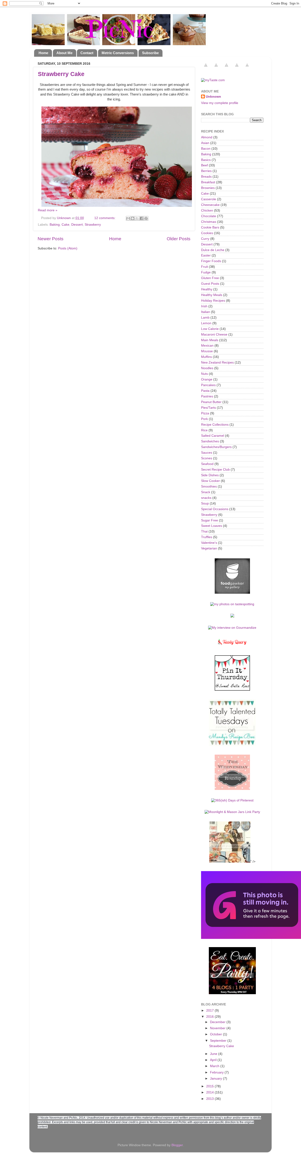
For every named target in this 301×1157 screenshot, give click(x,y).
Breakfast (208, 182)
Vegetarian (209, 548)
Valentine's (209, 542)
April (214, 1060)
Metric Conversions (118, 53)
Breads (206, 176)
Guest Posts (210, 283)
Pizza (205, 413)
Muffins (206, 357)
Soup (205, 503)
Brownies (208, 188)
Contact (86, 53)
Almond (206, 137)
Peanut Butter (211, 402)
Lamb (205, 317)
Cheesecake (210, 205)
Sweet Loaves (211, 526)
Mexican (207, 345)
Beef (204, 165)
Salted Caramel (212, 435)
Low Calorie (210, 329)
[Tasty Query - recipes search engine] (232, 646)
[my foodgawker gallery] (232, 592)
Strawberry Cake (61, 74)
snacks (206, 498)
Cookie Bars (210, 227)
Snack (205, 492)
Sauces (206, 452)
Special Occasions (214, 509)
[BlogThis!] (132, 218)
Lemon (206, 323)
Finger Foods (211, 261)
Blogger (177, 1145)
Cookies (207, 233)
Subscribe (150, 53)
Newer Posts (50, 238)
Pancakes (208, 385)
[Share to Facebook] (141, 218)
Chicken (207, 210)
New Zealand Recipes (217, 362)
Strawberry (93, 224)
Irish (204, 306)
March (215, 1066)
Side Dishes (210, 475)
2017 (210, 1010)
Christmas (208, 222)
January (216, 1078)
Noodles (207, 368)
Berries (206, 171)
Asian (205, 143)
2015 (210, 1086)
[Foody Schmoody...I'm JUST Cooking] (232, 789)
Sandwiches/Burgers (216, 447)
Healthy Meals (211, 295)
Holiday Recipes (213, 300)
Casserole (208, 199)
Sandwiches (210, 441)
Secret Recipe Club (215, 469)
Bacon (205, 148)
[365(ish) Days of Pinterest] (232, 800)
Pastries (207, 396)
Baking (55, 224)
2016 (210, 1016)
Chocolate (208, 216)
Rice (204, 430)
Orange (206, 379)
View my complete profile (219, 103)
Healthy (206, 289)
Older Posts (178, 238)
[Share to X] (137, 218)
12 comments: (105, 218)
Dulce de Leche (212, 250)
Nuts (204, 374)
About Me (64, 53)
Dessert (77, 224)
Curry (205, 238)
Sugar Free (209, 520)
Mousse (207, 351)
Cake (65, 224)
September (218, 1040)
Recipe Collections (215, 424)
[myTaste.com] (213, 80)
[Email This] (128, 218)
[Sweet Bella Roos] (232, 689)
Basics (206, 160)
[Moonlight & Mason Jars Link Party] (232, 812)
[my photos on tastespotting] (232, 604)
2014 (210, 1092)
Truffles (206, 537)
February (217, 1072)
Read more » (47, 210)
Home (43, 53)
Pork (204, 419)
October (216, 1034)
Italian (205, 312)
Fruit (204, 266)
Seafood (207, 464)
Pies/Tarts (208, 407)
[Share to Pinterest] (146, 218)
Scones (206, 458)
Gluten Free (210, 278)
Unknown (213, 96)
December (218, 1022)
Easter (206, 255)
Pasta (205, 390)
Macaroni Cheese (214, 334)
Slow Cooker (210, 481)
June (214, 1054)
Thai (204, 531)
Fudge (206, 272)
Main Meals (209, 340)
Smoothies (209, 486)
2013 (210, 1099)
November (218, 1028)
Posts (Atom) (67, 248)
